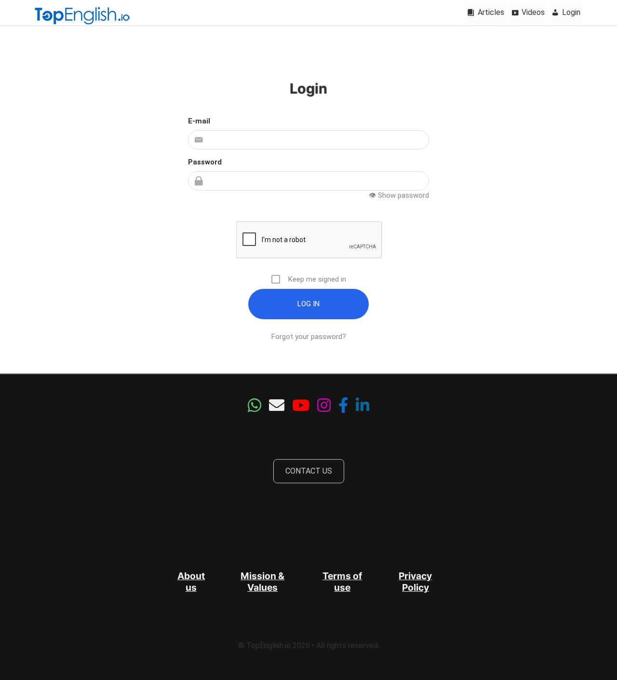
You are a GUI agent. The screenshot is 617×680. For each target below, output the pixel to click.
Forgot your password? (308, 336)
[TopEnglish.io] (82, 16)
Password (205, 162)
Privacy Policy (415, 581)
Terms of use (342, 581)
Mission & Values (262, 581)
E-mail (199, 121)
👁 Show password (399, 195)
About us (191, 581)
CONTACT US (308, 471)
